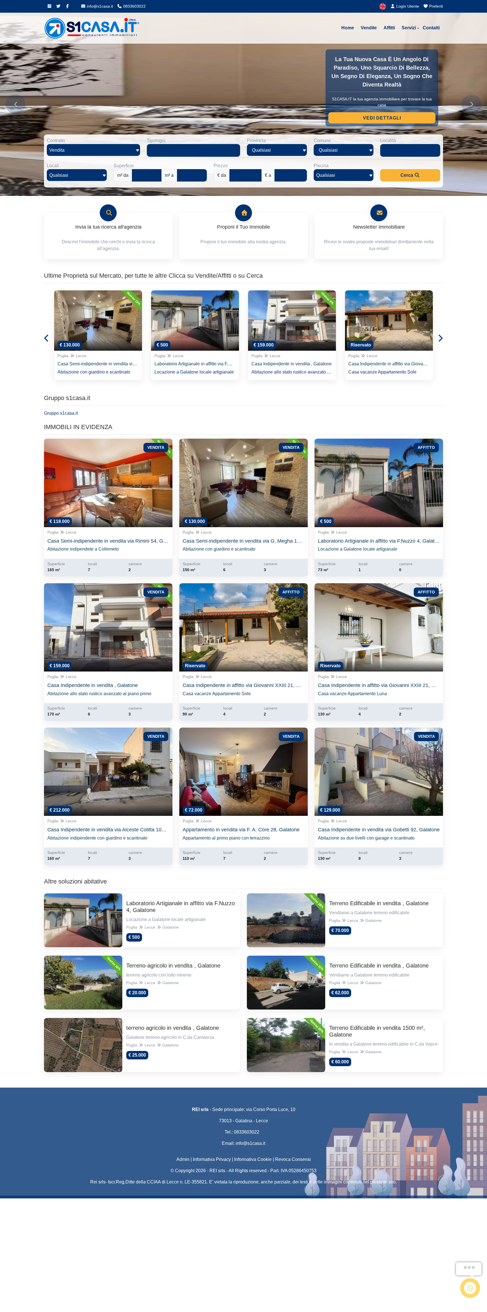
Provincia (256, 140)
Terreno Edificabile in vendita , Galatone (379, 903)
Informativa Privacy (212, 1159)
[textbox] (277, 150)
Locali (53, 165)
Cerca (407, 175)
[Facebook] (67, 6)
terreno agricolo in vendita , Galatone (172, 1028)
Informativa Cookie (253, 1159)
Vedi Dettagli (382, 118)
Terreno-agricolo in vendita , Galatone (173, 965)
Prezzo (221, 165)
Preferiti (435, 6)
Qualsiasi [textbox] (58, 175)
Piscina (321, 165)
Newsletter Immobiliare (379, 227)
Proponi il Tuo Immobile (243, 227)
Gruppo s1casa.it (61, 413)
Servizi (409, 27)
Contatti (431, 27)
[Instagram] (49, 6)
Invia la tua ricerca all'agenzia (108, 227)
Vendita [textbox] (57, 150)
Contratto (56, 140)
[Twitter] (58, 6)
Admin (182, 1159)
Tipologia (156, 140)
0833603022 (134, 6)
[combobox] (93, 150)
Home (347, 27)
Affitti (389, 27)
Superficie (124, 165)
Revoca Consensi (293, 1159)
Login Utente (407, 6)
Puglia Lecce (72, 356)
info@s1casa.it (99, 6)
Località (388, 140)
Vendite (369, 27)
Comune (322, 140)
